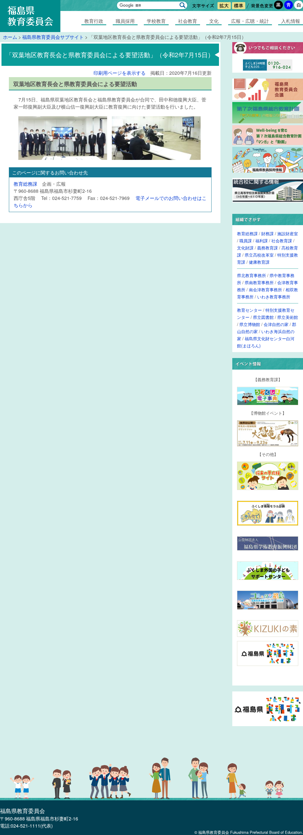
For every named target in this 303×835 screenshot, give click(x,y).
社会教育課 (281, 240)
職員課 (245, 240)
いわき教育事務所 (273, 296)
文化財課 (245, 247)
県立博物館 (249, 324)
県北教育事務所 (251, 275)
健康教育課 (259, 262)
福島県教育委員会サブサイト (53, 37)
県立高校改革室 (259, 255)
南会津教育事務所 (265, 289)
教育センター (249, 310)
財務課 (267, 233)
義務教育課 (267, 247)
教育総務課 (25, 183)
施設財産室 (287, 233)
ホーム (10, 37)
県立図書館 (263, 317)
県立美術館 (287, 317)
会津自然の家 (276, 324)
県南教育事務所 (259, 282)
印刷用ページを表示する (120, 72)
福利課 (261, 240)
